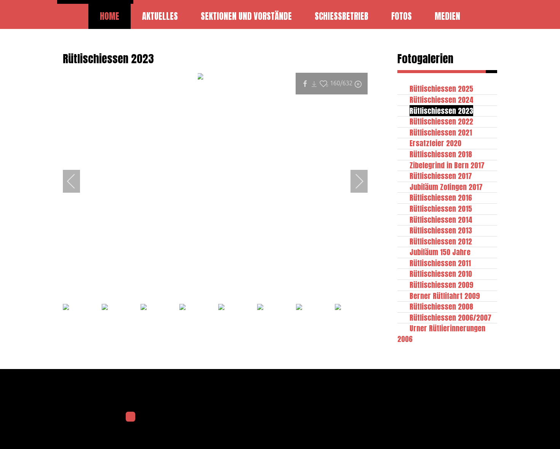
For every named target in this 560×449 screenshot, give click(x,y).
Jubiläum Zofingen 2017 (446, 186)
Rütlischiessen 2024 (442, 99)
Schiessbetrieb (341, 16)
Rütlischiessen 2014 (441, 219)
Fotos (401, 16)
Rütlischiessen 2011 (440, 262)
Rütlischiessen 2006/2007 (450, 317)
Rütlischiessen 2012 (441, 241)
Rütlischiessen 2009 (442, 284)
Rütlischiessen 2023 (441, 110)
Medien (447, 16)
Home (109, 16)
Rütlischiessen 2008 (441, 306)
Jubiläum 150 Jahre (440, 251)
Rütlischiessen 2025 (441, 88)
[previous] (76, 181)
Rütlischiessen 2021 (441, 132)
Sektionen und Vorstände (246, 16)
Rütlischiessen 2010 (441, 273)
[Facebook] (131, 417)
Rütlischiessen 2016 (441, 197)
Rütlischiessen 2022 (441, 121)
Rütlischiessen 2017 (441, 175)
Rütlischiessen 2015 (441, 208)
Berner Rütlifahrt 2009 (445, 295)
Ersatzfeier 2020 (435, 143)
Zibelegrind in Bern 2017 (447, 165)
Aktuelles (160, 16)
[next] (354, 181)
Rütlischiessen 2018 (441, 154)
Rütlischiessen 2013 (441, 230)
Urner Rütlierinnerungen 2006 (441, 333)
